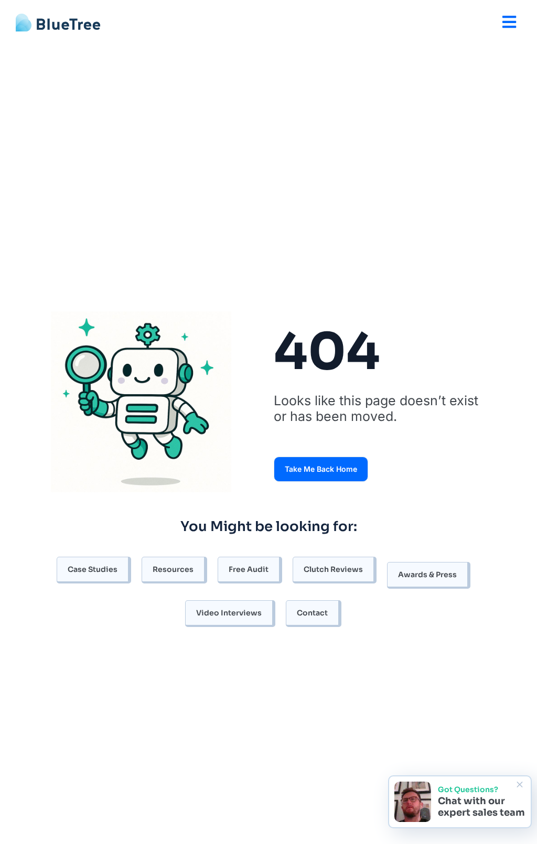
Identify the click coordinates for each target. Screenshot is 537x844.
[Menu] (509, 22)
